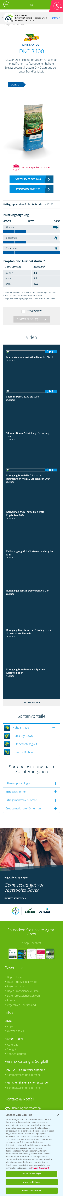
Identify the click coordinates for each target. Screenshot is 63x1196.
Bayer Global (14, 977)
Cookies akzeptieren (31, 1190)
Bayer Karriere (15, 986)
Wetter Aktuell (15, 1031)
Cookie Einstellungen (31, 1173)
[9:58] (31, 391)
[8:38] (31, 470)
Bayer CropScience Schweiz (23, 995)
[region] (31, 1153)
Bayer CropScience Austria (23, 991)
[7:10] (31, 351)
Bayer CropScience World (22, 981)
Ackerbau (12, 1044)
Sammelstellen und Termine (24, 1075)
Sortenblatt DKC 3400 (28, 179)
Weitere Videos (31, 702)
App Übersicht (32, 943)
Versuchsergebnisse (28, 189)
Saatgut (11, 1049)
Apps (10, 1026)
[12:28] (31, 430)
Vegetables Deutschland (21, 1005)
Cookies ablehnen (31, 1182)
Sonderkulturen (16, 1054)
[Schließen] (2, 18)
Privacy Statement (40, 1168)
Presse (11, 1000)
